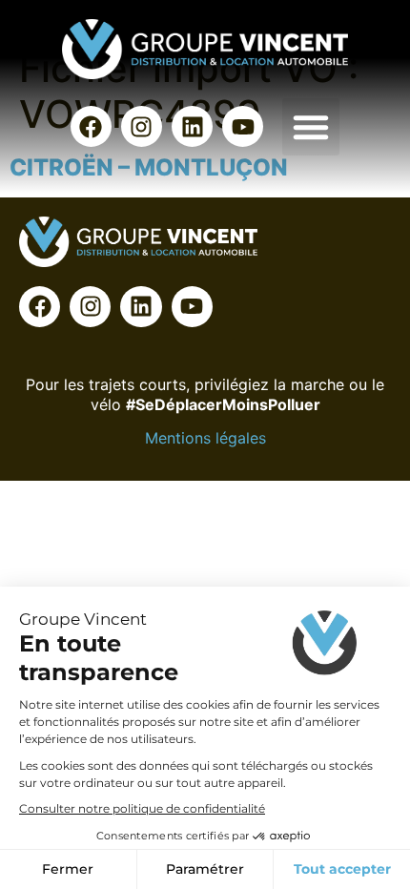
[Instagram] (141, 126)
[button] (310, 126)
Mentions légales (205, 437)
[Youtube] (242, 126)
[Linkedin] (192, 126)
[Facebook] (91, 126)
